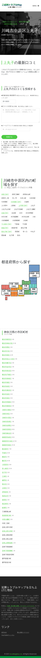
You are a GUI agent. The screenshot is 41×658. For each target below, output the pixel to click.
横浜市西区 (7, 347)
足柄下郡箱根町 (7, 547)
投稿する (9, 137)
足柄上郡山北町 (7, 539)
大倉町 (26, 202)
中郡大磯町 (7, 519)
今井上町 (23, 198)
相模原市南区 (8, 445)
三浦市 (5, 476)
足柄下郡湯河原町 (8, 554)
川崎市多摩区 (8, 425)
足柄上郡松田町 (7, 535)
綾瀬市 (5, 508)
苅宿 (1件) (4, 213)
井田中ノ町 (5, 198)
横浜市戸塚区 (8, 374)
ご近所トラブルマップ (9, 22)
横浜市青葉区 (8, 402)
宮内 (18, 235)
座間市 (5, 500)
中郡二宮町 (6, 523)
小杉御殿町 (5, 220)
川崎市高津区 (8, 421)
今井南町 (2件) (16, 202)
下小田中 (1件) (6, 224)
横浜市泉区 (7, 398)
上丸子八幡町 (30, 209)
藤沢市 (6, 461)
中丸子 (33, 232)
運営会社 (4, 632)
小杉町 (25, 220)
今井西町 (4, 202)
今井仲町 (32, 198)
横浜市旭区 (7, 382)
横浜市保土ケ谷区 (9, 359)
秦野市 (5, 480)
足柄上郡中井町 (7, 527)
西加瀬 (3, 235)
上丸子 (33, 205)
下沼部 (24, 224)
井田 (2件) (5, 194)
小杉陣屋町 (16, 220)
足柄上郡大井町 (8, 531)
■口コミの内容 (17, 106)
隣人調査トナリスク (23, 632)
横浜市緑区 (7, 386)
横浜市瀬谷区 (8, 390)
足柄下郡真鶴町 (8, 551)
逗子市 (6, 472)
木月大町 (4, 217)
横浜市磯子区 (8, 363)
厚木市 (6, 484)
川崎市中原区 (8, 418)
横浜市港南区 (8, 378)
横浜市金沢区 (8, 367)
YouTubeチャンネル (7, 635)
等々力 (25, 232)
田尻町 (17, 232)
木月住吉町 (25, 217)
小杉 (34, 217)
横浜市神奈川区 (9, 343)
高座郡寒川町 (8, 515)
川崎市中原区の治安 (10, 24)
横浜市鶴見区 (8, 339)
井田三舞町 (16, 194)
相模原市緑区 (8, 437)
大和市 (6, 488)
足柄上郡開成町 (9, 543)
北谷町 (14, 213)
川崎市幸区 (7, 414)
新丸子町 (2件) (6, 232)
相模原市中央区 (9, 441)
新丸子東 (24, 228)
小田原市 (6, 464)
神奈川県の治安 (24, 22)
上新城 (13, 205)
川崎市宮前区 (8, 429)
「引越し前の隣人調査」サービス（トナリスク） (20, 606)
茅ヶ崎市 (7, 468)
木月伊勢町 (29, 213)
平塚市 (6, 453)
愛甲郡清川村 (6, 562)
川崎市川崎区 (8, 410)
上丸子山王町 (6, 209)
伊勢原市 (6, 492)
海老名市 (6, 496)
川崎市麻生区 (8, 433)
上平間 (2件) (23, 205)
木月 (20, 213)
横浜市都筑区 (8, 406)
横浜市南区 (7, 355)
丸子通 (11, 235)
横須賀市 (6, 449)
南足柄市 (6, 504)
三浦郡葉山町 (6, 511)
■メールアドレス (17, 125)
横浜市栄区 (7, 394)
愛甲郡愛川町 (6, 558)
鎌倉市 (5, 457)
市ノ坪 (14, 198)
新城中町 (15, 228)
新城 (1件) (4, 228)
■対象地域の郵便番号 (20, 96)
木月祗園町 (14, 217)
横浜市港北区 (8, 371)
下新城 (17, 224)
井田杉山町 (26, 194)
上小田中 (4, 205)
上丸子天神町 (18, 209)
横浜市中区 (7, 351)
